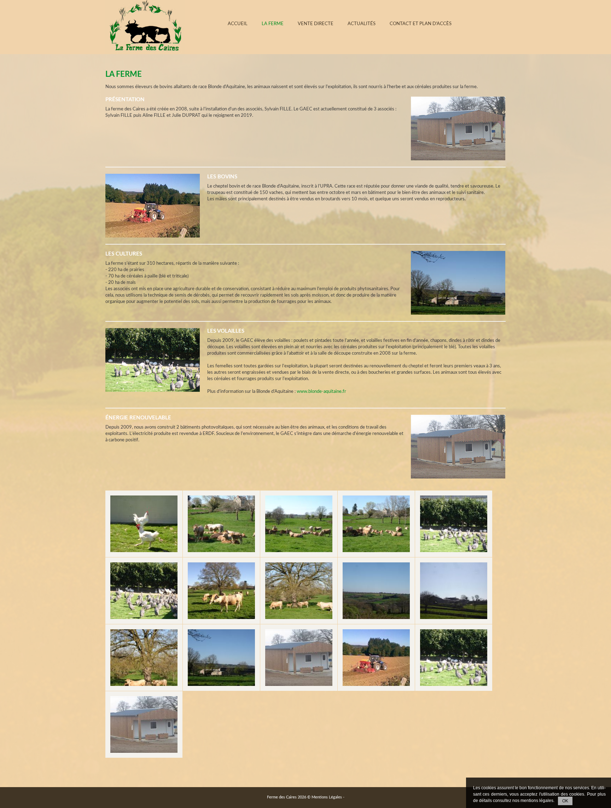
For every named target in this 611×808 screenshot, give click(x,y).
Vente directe (315, 24)
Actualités (362, 24)
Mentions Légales (327, 797)
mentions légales (536, 800)
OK (565, 800)
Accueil (238, 24)
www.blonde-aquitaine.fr (321, 391)
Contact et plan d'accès (421, 24)
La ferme (273, 24)
